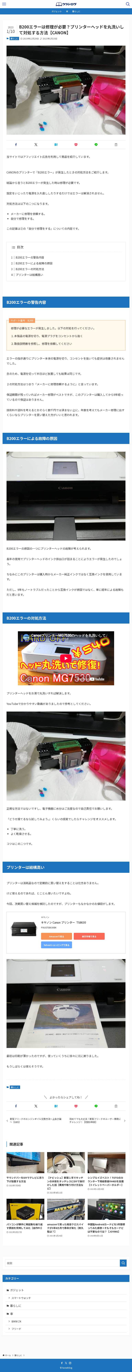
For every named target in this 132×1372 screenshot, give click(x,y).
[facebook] (61, 1363)
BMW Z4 (16, 1321)
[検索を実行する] (123, 1263)
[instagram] (70, 1363)
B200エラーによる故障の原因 (34, 263)
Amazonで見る (56, 936)
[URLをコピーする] (116, 145)
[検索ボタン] (128, 4)
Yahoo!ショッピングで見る (56, 944)
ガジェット (17, 1290)
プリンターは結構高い (29, 275)
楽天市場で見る (89, 936)
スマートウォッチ (21, 1298)
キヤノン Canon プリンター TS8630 (64, 922)
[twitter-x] (66, 1363)
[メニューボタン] (4, 4)
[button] (16, 145)
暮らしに (14, 38)
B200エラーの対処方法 (30, 269)
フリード (16, 1328)
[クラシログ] (66, 4)
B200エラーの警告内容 (30, 257)
